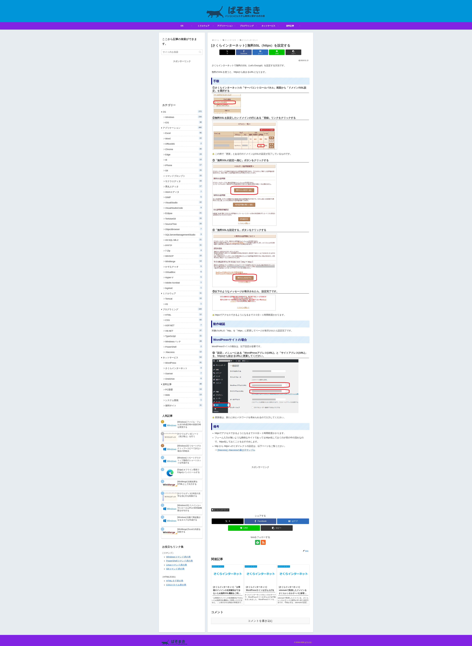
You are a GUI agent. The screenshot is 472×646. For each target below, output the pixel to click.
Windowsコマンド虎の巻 (178, 557)
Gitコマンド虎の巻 (175, 569)
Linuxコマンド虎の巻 (176, 565)
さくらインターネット (221, 510)
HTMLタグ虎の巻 (174, 581)
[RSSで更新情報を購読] (263, 542)
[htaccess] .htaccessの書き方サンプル (236, 450)
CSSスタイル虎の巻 (176, 585)
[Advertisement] (260, 486)
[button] (293, 52)
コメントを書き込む (260, 620)
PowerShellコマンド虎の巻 (179, 561)
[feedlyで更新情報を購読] (257, 542)
